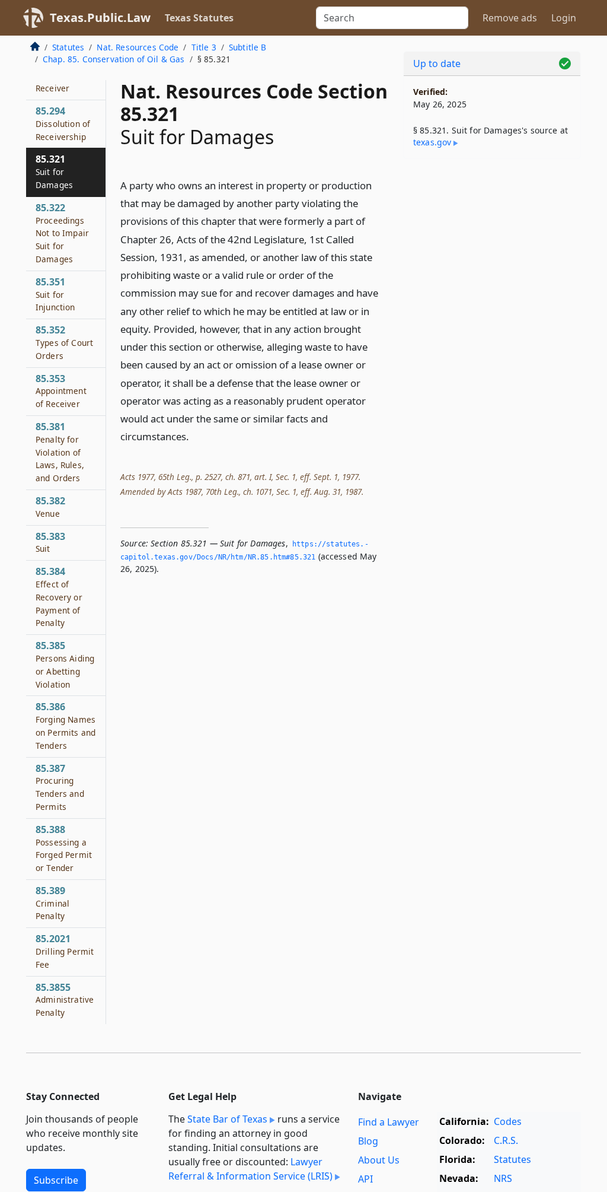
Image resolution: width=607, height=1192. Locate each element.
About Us (379, 1159)
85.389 (52, 903)
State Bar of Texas (227, 1119)
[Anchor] (195, 436)
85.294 (63, 123)
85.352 (64, 342)
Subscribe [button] (56, 1180)
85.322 (62, 233)
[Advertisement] (492, 250)
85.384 (59, 596)
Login (563, 17)
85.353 (61, 391)
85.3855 (65, 1000)
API (365, 1178)
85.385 (65, 664)
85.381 (60, 452)
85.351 (55, 294)
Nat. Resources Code (137, 47)
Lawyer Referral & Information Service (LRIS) (250, 1169)
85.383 (50, 542)
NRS (503, 1178)
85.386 (65, 725)
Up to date (437, 63)
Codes (508, 1121)
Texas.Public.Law (100, 17)
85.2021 (65, 951)
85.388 (64, 848)
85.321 (54, 171)
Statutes (68, 47)
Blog (368, 1141)
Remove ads (510, 17)
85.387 (60, 787)
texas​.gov (432, 142)
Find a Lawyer (388, 1122)
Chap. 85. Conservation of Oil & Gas (114, 59)
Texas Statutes (199, 17)
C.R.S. (506, 1140)
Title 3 (203, 47)
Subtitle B (248, 47)
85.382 (50, 506)
